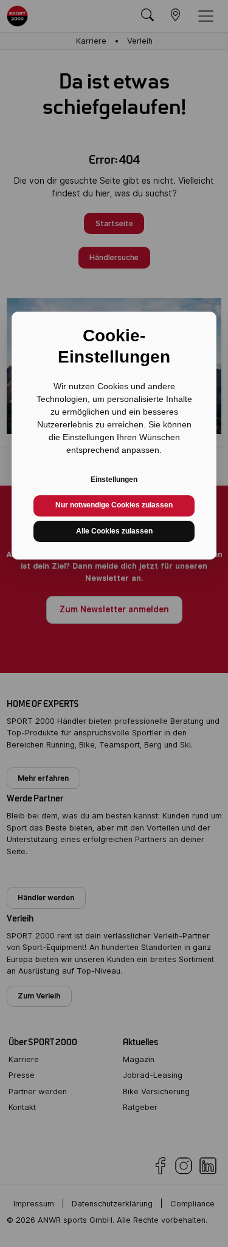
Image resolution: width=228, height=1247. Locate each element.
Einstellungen (114, 479)
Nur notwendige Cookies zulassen (114, 505)
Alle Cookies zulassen (114, 531)
